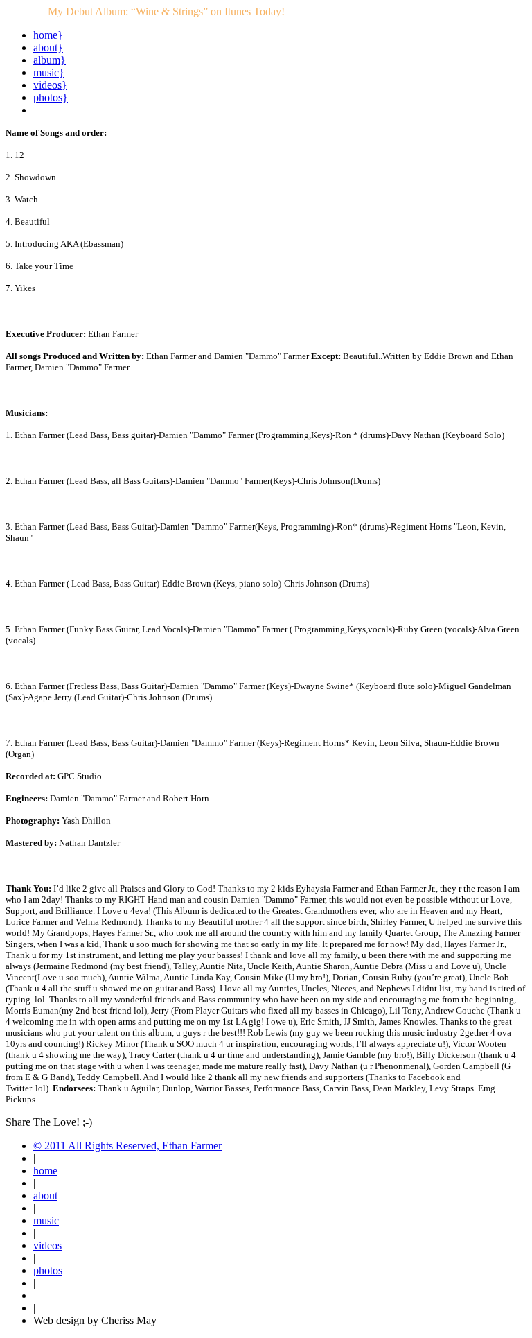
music (46, 1220)
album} (49, 60)
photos (47, 1270)
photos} (50, 97)
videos (47, 1245)
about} (48, 47)
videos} (50, 85)
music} (48, 72)
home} (48, 35)
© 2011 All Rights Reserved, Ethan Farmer (127, 1146)
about (45, 1195)
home (45, 1170)
